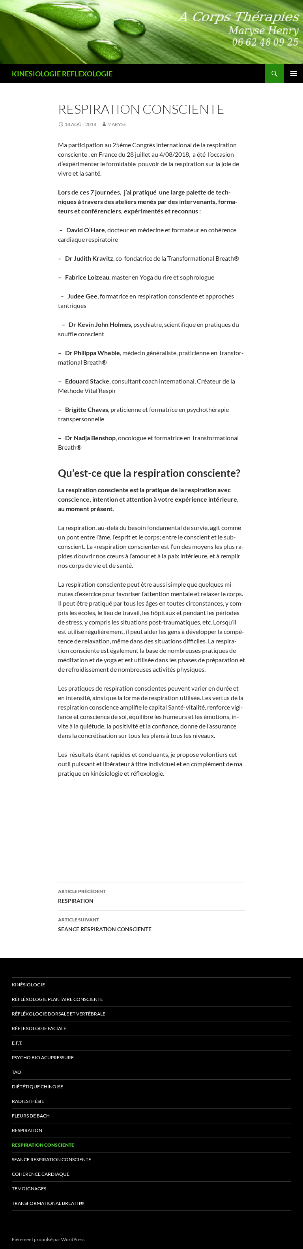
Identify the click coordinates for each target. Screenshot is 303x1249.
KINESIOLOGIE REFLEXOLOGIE (62, 73)
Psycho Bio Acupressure (43, 1057)
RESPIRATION (82, 896)
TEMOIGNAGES (29, 1189)
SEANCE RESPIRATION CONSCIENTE (105, 924)
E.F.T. (17, 1043)
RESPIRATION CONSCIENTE (43, 1145)
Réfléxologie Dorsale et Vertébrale (58, 1014)
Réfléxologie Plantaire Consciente (57, 999)
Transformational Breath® (48, 1203)
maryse (116, 124)
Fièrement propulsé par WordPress (48, 1239)
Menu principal (293, 73)
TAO (16, 1072)
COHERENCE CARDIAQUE (40, 1174)
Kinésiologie (28, 985)
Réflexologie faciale (39, 1028)
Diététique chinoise (37, 1087)
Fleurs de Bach (31, 1116)
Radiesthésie (28, 1101)
